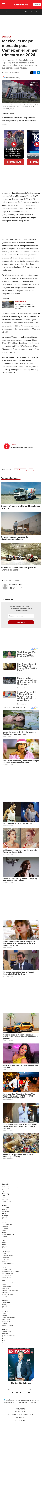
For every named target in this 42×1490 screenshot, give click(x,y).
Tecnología (6, 1194)
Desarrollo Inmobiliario (10, 1271)
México (4, 1209)
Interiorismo (6, 1277)
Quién (4, 1223)
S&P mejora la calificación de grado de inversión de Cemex (18, 568)
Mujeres (5, 1199)
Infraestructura (21, 302)
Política (27, 12)
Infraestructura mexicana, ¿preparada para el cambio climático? (25, 306)
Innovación (6, 1292)
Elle (3, 1240)
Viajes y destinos (8, 1335)
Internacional (7, 1192)
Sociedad (5, 1219)
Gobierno (5, 1207)
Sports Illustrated (8, 1312)
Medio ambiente (8, 1282)
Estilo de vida (7, 1248)
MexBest (5, 1329)
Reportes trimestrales (20, 470)
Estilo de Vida (7, 1341)
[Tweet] (31, 72)
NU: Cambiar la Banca (21, 1383)
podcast (13, 445)
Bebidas (5, 1333)
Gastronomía (6, 1331)
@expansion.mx (21, 1392)
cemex (31, 470)
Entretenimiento (8, 1255)
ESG (3, 1197)
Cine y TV (5, 1259)
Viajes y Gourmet (8, 1234)
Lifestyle (5, 1323)
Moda (4, 1230)
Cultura (4, 1236)
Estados (5, 1215)
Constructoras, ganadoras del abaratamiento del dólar (14, 538)
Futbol (4, 1313)
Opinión (5, 1217)
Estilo (4, 1253)
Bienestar (5, 1339)
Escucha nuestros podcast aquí (22, 447)
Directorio (20, 1420)
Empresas (20, 12)
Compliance (20, 1412)
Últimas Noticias (10, 12)
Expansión (5, 1184)
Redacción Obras (15, 585)
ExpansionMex (26, 1392)
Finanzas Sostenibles (10, 1290)
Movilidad (5, 1288)
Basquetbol (6, 1319)
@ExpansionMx (18, 588)
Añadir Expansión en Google (12, 77)
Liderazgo (5, 1304)
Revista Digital (37, 4)
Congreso (5, 1211)
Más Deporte (6, 1321)
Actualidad (6, 1302)
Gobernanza (6, 1286)
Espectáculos (7, 1224)
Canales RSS (20, 1418)
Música (4, 1261)
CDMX (4, 1213)
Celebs (4, 1246)
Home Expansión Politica (11, 1188)
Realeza (5, 1226)
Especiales (6, 1308)
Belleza (5, 1232)
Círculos (5, 1228)
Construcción (7, 1269)
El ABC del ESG (7, 1294)
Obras (4, 1195)
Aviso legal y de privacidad (20, 1415)
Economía (34, 12)
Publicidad (20, 1409)
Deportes (5, 1257)
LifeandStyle (6, 1201)
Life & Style (6, 1252)
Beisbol (5, 1315)
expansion (30, 1392)
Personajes (6, 1337)
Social (4, 1284)
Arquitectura (6, 1275)
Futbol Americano (8, 1317)
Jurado (4, 1343)
